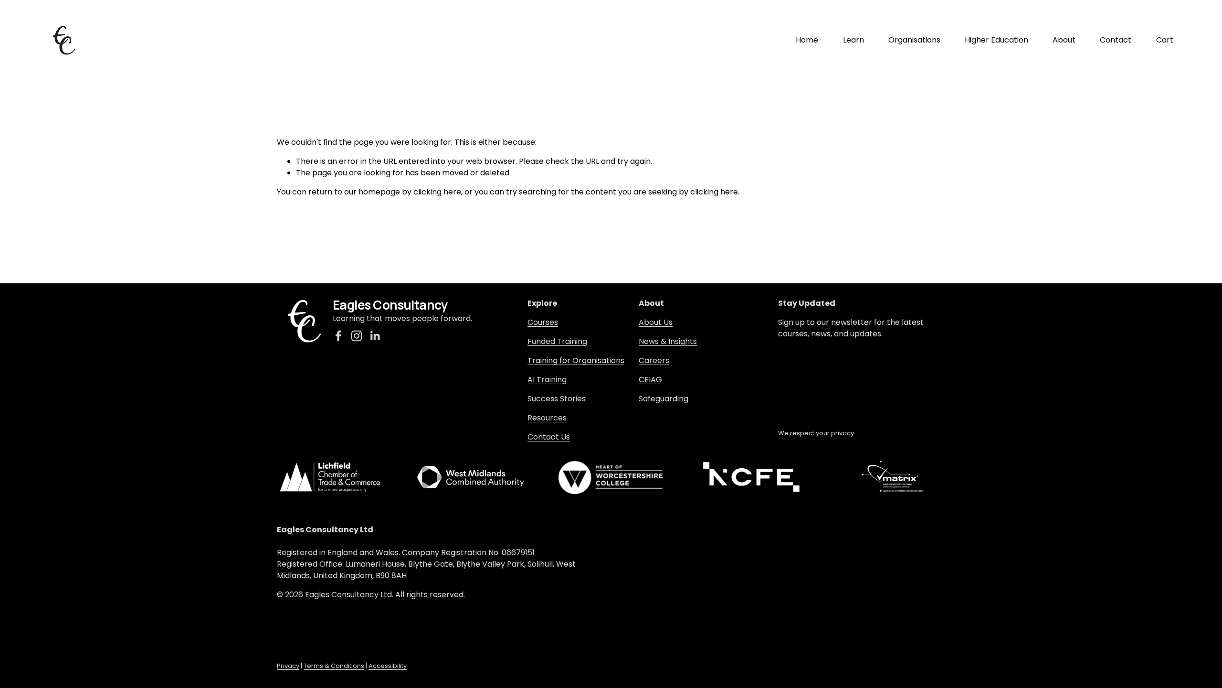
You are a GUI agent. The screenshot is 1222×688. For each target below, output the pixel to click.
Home (807, 39)
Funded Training (557, 341)
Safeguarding (663, 398)
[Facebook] (338, 336)
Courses (542, 322)
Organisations (914, 39)
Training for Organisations (575, 360)
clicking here (437, 191)
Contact (1115, 39)
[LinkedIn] (374, 336)
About (1064, 39)
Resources (547, 417)
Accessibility (388, 665)
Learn (853, 39)
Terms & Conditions (334, 665)
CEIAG (650, 379)
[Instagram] (356, 336)
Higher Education (996, 39)
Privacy (288, 665)
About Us (656, 322)
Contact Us (548, 436)
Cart (1164, 39)
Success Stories (556, 398)
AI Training (547, 379)
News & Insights (668, 341)
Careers (654, 360)
